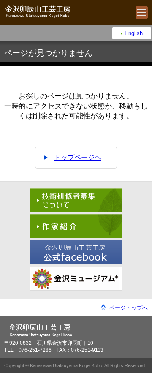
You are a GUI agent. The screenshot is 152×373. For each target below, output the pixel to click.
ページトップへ (128, 308)
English (134, 33)
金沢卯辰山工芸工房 (37, 12)
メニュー (142, 12)
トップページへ (77, 157)
